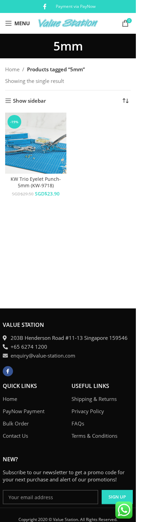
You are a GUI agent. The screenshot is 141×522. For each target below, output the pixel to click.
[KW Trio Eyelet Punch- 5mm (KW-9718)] (35, 143)
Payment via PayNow (75, 6)
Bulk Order (16, 423)
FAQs (78, 423)
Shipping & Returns (94, 398)
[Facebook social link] (45, 6)
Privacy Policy (88, 411)
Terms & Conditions (94, 435)
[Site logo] (68, 22)
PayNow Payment (23, 411)
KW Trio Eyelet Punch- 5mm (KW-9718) (36, 182)
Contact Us (15, 435)
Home (12, 69)
